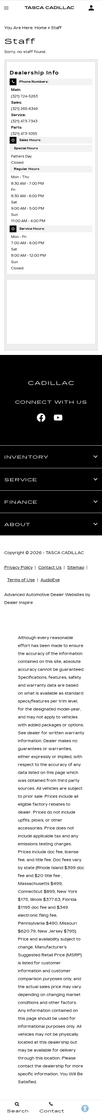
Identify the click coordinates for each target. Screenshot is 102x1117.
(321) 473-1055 (24, 134)
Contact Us (49, 567)
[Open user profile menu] (94, 8)
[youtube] (58, 417)
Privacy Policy (18, 567)
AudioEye (50, 580)
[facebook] (41, 417)
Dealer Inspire (18, 602)
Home (41, 27)
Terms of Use (21, 580)
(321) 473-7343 (24, 121)
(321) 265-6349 (24, 109)
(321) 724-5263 (24, 96)
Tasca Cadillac (65, 552)
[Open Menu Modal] (6, 8)
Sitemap (75, 567)
